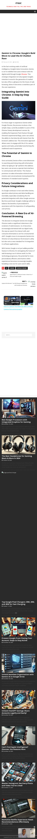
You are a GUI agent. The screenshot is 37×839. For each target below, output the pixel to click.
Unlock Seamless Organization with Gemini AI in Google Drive (18, 675)
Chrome (24, 74)
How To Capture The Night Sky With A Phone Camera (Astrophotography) (11, 299)
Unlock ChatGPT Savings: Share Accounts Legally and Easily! (16, 712)
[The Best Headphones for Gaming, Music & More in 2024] (18, 453)
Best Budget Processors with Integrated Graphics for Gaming (16, 421)
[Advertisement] (18, 31)
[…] (16, 613)
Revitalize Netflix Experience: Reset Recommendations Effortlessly (17, 820)
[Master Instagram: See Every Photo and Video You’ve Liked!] (18, 780)
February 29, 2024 (7, 62)
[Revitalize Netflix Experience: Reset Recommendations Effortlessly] (18, 817)
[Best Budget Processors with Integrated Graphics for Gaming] (18, 417)
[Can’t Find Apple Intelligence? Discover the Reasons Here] (18, 744)
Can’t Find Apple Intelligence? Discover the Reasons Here (15, 748)
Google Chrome (22, 268)
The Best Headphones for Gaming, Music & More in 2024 (17, 457)
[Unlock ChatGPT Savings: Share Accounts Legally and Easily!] (18, 708)
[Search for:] (18, 335)
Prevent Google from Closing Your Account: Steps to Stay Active (17, 639)
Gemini (12, 268)
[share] (16, 297)
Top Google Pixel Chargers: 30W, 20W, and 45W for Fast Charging (18, 603)
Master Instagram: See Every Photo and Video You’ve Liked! (17, 784)
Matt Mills (16, 62)
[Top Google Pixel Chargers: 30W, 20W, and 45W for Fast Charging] (18, 599)
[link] (6, 298)
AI (6, 268)
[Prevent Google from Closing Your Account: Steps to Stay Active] (18, 635)
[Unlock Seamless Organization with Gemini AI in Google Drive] (18, 671)
